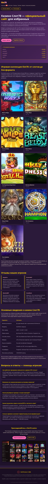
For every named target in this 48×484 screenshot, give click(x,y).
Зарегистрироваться (19, 437)
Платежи (19, 5)
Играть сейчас (6, 40)
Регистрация (16, 8)
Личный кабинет (6, 8)
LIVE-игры (10, 5)
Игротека (4, 5)
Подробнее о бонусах (18, 40)
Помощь (15, 5)
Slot (3, 2)
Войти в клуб (31, 437)
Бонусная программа (30, 5)
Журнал (23, 5)
